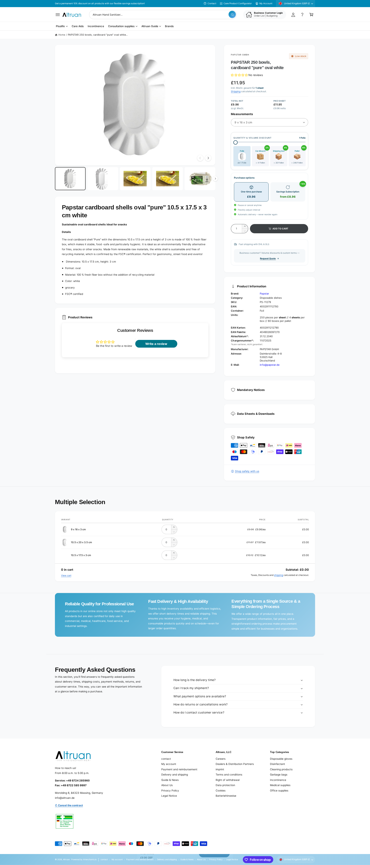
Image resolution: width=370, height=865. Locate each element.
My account (168, 763)
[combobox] (163, 14)
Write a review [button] (156, 344)
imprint (220, 769)
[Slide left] (200, 158)
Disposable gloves (281, 758)
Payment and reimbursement (179, 769)
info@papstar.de (269, 364)
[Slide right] (208, 158)
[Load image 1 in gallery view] (70, 178)
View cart (66, 575)
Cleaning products (281, 769)
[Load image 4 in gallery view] (167, 178)
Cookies (220, 790)
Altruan (66, 859)
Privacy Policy (170, 790)
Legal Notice (169, 795)
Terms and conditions (229, 774)
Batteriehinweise (226, 795)
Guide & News (170, 779)
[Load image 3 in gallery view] (135, 178)
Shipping (235, 91)
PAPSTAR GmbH (240, 55)
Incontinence (278, 779)
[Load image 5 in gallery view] (200, 178)
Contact (212, 3)
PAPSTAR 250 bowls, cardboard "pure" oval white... (98, 34)
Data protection (225, 785)
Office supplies (279, 790)
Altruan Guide (149, 26)
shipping (278, 575)
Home (61, 34)
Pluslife (60, 26)
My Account (265, 3)
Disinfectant (277, 763)
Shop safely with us (247, 471)
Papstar (264, 293)
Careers (220, 758)
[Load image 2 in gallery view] (102, 178)
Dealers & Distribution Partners (235, 763)
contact (166, 758)
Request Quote (268, 258)
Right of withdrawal (228, 779)
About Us (167, 785)
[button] (57, 14)
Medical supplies (280, 785)
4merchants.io (90, 859)
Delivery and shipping (174, 774)
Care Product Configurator (238, 3)
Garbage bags (278, 774)
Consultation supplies (121, 26)
